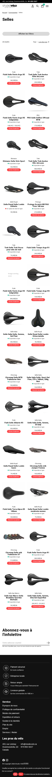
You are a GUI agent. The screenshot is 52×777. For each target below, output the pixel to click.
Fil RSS (26, 763)
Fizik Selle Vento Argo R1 (38, 552)
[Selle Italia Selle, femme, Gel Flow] (13, 318)
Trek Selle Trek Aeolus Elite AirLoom (38, 75)
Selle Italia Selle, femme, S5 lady (38, 424)
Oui (15, 774)
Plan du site (7, 724)
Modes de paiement (10, 713)
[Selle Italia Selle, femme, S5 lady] (38, 406)
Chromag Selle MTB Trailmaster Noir (13, 378)
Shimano (14, 159)
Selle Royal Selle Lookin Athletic (14, 205)
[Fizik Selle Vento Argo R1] (38, 536)
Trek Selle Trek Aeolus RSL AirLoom (38, 162)
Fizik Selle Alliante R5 (13, 423)
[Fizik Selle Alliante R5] (13, 406)
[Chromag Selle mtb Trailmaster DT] (13, 536)
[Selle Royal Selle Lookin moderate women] (38, 493)
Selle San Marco (13, 593)
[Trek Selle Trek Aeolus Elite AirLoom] (38, 58)
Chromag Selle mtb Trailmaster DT (14, 553)
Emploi (5, 728)
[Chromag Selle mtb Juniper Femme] (38, 450)
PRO (38, 115)
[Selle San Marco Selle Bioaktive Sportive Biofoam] (13, 579)
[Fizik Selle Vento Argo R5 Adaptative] (13, 101)
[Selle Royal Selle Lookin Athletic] (13, 188)
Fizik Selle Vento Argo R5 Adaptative (14, 119)
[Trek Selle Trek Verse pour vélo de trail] (13, 231)
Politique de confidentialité (13, 709)
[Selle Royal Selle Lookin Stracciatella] (38, 318)
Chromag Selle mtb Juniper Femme (38, 467)
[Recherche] (37, 6)
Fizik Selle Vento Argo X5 (14, 74)
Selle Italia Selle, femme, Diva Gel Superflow (38, 597)
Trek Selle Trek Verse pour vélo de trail (13, 248)
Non (20, 774)
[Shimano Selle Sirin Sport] (13, 145)
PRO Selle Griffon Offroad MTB (38, 119)
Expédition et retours (11, 717)
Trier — (35, 42)
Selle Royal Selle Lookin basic (14, 467)
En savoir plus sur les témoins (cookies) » (37, 774)
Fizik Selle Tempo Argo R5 (38, 291)
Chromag (14, 375)
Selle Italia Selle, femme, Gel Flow (13, 335)
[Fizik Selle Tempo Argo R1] (38, 231)
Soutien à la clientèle (11, 721)
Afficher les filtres (26, 33)
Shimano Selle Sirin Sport (14, 161)
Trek (38, 72)
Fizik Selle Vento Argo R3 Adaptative (14, 292)
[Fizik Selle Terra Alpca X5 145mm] (13, 493)
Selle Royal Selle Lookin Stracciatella (38, 335)
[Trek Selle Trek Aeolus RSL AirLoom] (38, 145)
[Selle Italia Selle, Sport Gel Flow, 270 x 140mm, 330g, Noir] (38, 361)
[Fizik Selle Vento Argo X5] (13, 58)
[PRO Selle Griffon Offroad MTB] (38, 101)
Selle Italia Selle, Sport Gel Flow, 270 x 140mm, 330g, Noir (38, 379)
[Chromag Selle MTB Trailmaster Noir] (13, 361)
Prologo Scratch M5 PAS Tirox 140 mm (38, 205)
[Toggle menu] (47, 6)
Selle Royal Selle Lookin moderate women (38, 510)
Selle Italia (13, 332)
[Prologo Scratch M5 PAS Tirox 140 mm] (38, 188)
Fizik (13, 72)
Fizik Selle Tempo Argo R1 (38, 247)
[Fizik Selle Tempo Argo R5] (38, 274)
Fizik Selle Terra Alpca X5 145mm (14, 510)
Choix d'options (14, 83)
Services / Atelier (9, 732)
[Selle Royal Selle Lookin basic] (13, 450)
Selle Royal (14, 202)
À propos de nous (9, 705)
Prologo (38, 202)
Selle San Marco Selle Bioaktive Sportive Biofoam (13, 598)
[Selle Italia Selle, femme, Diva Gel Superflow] (38, 579)
